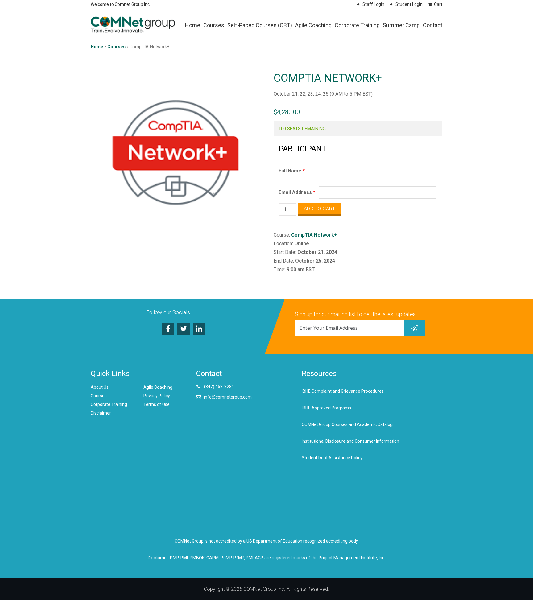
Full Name (292, 171)
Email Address (297, 192)
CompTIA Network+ (314, 235)
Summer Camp (401, 25)
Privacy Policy (156, 395)
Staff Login (373, 4)
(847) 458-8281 (219, 386)
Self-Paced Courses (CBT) (259, 25)
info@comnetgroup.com (228, 397)
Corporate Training (357, 25)
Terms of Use (156, 404)
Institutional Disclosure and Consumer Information (350, 441)
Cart (438, 4)
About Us (100, 387)
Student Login (409, 4)
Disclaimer (101, 413)
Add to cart (319, 209)
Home (192, 25)
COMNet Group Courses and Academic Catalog (347, 424)
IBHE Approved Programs (326, 407)
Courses (213, 25)
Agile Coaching (313, 25)
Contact (432, 25)
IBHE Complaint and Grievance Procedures (343, 391)
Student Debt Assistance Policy (332, 457)
